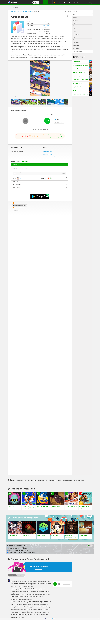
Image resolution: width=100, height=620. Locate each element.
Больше (90, 545)
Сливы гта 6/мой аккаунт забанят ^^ (21, 553)
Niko (20, 178)
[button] (70, 61)
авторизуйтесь (38, 569)
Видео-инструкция (47, 154)
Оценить (58, 119)
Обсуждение (12, 575)
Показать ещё (40, 190)
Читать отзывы (59, 122)
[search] (47, 7)
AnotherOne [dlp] (15, 579)
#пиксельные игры (42, 480)
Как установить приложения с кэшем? (51, 152)
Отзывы (21, 575)
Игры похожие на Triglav (17, 548)
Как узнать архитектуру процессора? (51, 155)
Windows (48, 21)
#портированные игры (14, 482)
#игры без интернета (79, 480)
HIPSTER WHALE (46, 25)
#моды (59, 480)
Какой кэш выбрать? (47, 151)
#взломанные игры (67, 480)
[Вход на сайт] (90, 2)
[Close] (99, 619)
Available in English (51, 618)
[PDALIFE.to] (12, 2)
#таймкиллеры (19, 480)
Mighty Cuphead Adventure (17, 550)
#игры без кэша (52, 480)
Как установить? (46, 149)
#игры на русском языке (30, 480)
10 (62, 136)
